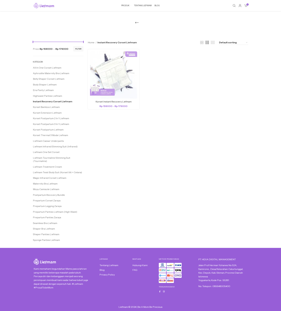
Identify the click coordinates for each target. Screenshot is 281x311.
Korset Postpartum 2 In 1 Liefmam (51, 118)
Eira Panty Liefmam (43, 90)
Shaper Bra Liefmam (44, 228)
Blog (102, 269)
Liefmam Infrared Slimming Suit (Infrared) (55, 146)
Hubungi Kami (140, 265)
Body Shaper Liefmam (45, 84)
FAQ (134, 269)
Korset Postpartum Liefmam (48, 129)
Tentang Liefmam (109, 265)
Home (91, 42)
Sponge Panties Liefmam (46, 239)
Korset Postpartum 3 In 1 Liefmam (51, 124)
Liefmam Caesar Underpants (48, 140)
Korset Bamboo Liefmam (46, 107)
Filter (78, 49)
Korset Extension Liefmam (47, 112)
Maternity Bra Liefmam (45, 183)
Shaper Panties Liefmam (46, 234)
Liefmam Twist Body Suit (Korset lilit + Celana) (57, 172)
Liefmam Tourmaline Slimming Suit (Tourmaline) (51, 159)
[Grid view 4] (212, 43)
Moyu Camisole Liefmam (46, 189)
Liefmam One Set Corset (46, 152)
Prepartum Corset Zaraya (46, 200)
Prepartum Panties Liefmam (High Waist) (55, 211)
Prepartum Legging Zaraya (47, 206)
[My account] (240, 6)
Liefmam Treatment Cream (47, 166)
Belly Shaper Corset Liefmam (48, 78)
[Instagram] (164, 292)
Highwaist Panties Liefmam (47, 95)
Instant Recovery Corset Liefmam (52, 101)
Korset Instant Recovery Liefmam (114, 101)
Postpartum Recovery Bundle (49, 194)
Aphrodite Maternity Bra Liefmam (51, 73)
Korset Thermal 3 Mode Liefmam (50, 135)
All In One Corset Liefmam (47, 67)
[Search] (234, 6)
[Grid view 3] (207, 43)
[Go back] (136, 23)
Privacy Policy (107, 274)
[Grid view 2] (201, 43)
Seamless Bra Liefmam (45, 223)
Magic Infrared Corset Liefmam (49, 177)
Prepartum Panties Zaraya (47, 217)
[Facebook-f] (160, 292)
